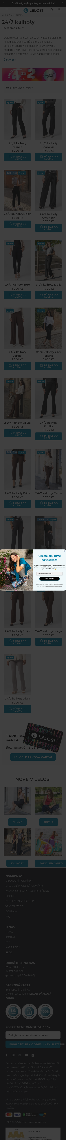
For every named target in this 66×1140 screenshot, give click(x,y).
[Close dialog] (64, 551)
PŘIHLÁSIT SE (49, 579)
